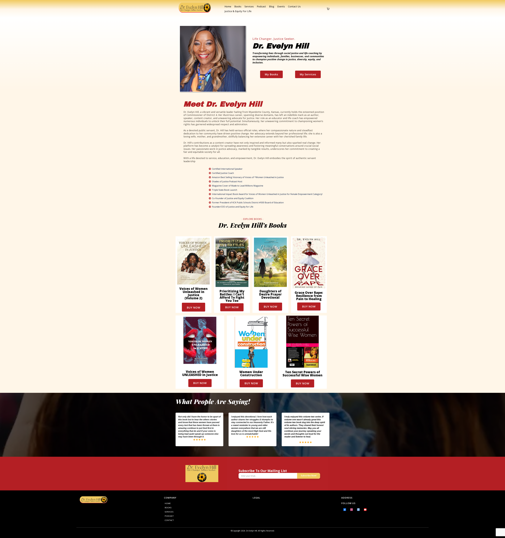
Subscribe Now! (308, 475)
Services (249, 6)
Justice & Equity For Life (237, 11)
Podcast (261, 6)
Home (227, 6)
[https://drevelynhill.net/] (195, 9)
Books (237, 6)
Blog (271, 6)
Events (281, 6)
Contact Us (294, 6)
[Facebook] (344, 509)
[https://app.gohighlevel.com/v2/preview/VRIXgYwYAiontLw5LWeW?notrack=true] (119, 500)
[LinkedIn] (358, 509)
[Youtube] (365, 509)
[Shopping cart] (328, 8)
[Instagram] (351, 509)
